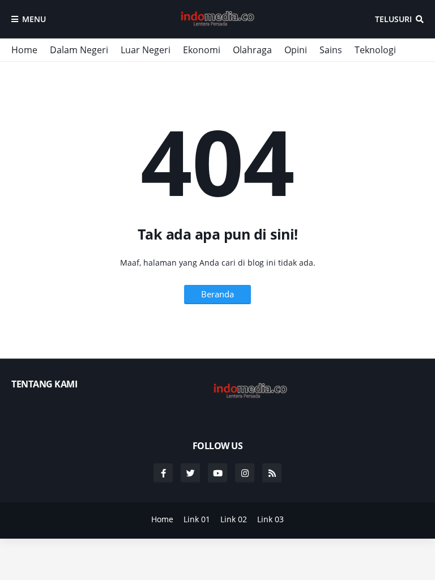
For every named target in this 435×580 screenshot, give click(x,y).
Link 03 (270, 519)
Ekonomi (201, 50)
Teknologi (375, 50)
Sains (330, 50)
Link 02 (233, 519)
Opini (295, 50)
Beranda (217, 294)
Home (24, 50)
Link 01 (197, 519)
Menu (34, 19)
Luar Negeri (145, 50)
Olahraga (252, 50)
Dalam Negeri (79, 50)
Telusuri (393, 19)
